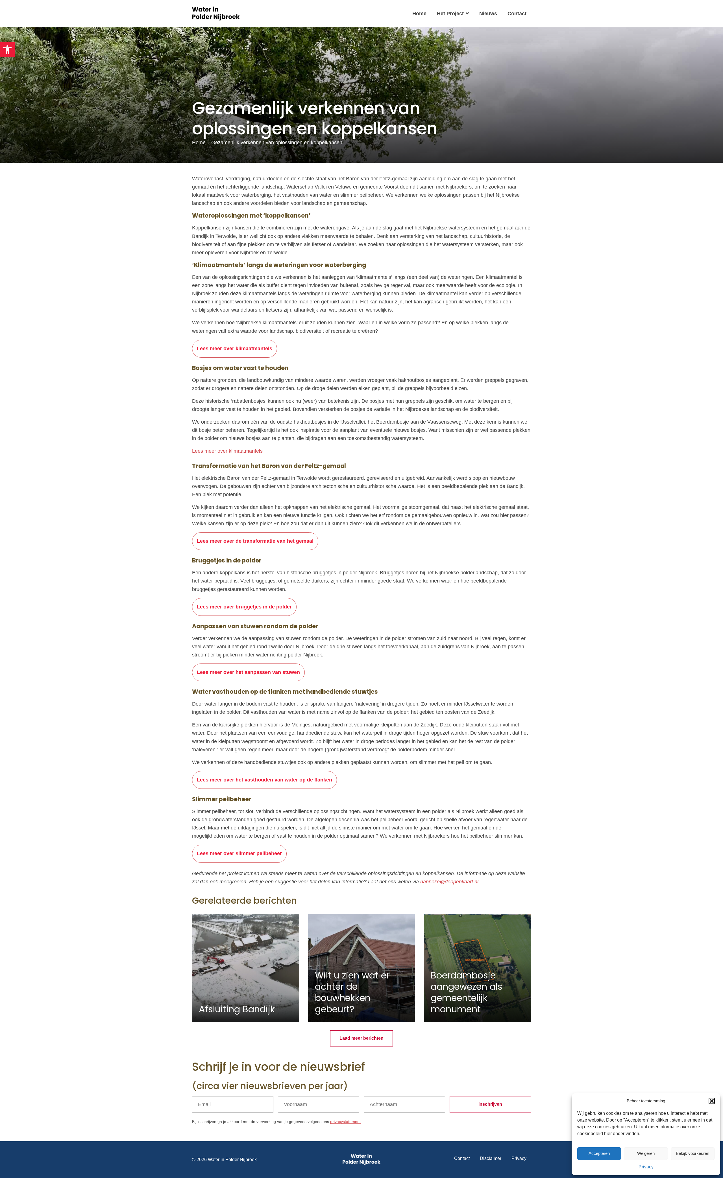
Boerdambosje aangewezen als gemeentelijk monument (466, 992)
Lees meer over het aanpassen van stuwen (248, 672)
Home (419, 13)
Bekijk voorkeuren (692, 1153)
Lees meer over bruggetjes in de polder (244, 607)
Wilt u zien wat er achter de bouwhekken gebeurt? (352, 992)
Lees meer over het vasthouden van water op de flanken (264, 780)
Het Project (450, 13)
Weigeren (646, 1153)
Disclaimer (490, 1158)
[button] (7, 49)
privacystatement (345, 1121)
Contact (517, 13)
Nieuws (488, 13)
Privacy (646, 1166)
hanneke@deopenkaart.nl (449, 881)
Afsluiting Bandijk (237, 1009)
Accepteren (599, 1153)
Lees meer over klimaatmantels (234, 348)
